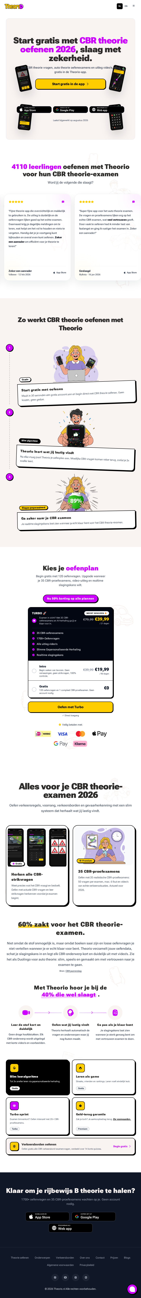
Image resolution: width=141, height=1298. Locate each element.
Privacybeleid (87, 1265)
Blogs (127, 1257)
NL (119, 6)
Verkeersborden (65, 1257)
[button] (70, 707)
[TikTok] (55, 1277)
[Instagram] (75, 1277)
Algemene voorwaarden (60, 1265)
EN (126, 6)
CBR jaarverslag (74, 971)
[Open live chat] (132, 1289)
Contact (100, 1257)
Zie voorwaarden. (122, 1119)
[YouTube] (65, 1277)
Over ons (85, 1257)
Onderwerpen (42, 1257)
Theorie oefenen (20, 1257)
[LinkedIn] (86, 1277)
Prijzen (114, 1257)
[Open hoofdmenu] (134, 6)
